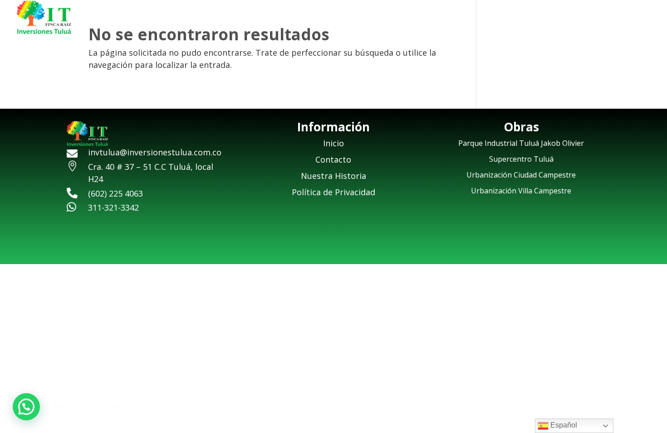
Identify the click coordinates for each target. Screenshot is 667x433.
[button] (26, 406)
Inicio (470, 18)
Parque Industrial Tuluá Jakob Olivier (521, 143)
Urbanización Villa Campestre (521, 191)
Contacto (632, 18)
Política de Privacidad (333, 192)
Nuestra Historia (525, 18)
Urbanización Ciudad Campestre (521, 175)
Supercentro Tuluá (521, 159)
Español (563, 425)
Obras (582, 18)
